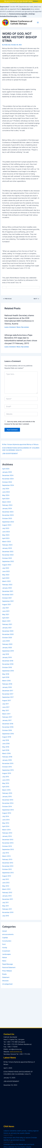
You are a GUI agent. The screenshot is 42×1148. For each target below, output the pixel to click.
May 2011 (5, 906)
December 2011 (7, 899)
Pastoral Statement (8, 967)
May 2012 (5, 886)
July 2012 (5, 879)
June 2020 (6, 641)
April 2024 (5, 499)
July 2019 (5, 654)
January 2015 (7, 796)
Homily (4, 948)
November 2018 (7, 664)
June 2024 (6, 492)
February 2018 (7, 684)
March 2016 (6, 753)
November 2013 (7, 843)
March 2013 (6, 856)
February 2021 (7, 624)
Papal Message (7, 964)
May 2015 (5, 783)
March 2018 (6, 681)
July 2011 (5, 902)
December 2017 (7, 691)
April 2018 (5, 677)
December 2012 (7, 863)
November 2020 (8, 634)
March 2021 (6, 621)
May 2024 (5, 495)
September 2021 (8, 601)
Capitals (5, 938)
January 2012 (7, 896)
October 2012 (7, 869)
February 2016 (7, 757)
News (18, 327)
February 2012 (7, 892)
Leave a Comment (10, 327)
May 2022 (5, 575)
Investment (6, 951)
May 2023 (5, 535)
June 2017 (5, 707)
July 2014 (5, 816)
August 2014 (6, 813)
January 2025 (7, 472)
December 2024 (7, 475)
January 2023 (7, 548)
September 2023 (8, 522)
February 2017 (7, 717)
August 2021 (6, 604)
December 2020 (7, 631)
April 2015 (5, 787)
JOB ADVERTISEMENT (10, 453)
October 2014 (7, 806)
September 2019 (8, 651)
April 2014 (5, 826)
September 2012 (8, 873)
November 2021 (7, 595)
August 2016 (6, 737)
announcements (8, 934)
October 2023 (7, 518)
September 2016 (8, 734)
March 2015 (6, 790)
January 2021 (7, 628)
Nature (4, 957)
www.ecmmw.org (16, 1052)
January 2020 (7, 647)
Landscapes (6, 954)
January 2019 (7, 657)
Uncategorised (7, 984)
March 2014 (6, 830)
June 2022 (6, 571)
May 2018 (5, 674)
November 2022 (8, 555)
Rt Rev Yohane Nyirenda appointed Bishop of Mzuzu (20, 444)
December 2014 (7, 800)
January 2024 (7, 508)
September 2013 (8, 849)
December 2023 (7, 512)
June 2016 (5, 743)
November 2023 (8, 515)
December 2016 (7, 724)
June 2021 (5, 611)
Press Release (7, 971)
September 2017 (8, 697)
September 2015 (8, 770)
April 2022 (5, 578)
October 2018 (7, 667)
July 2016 (5, 740)
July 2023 (5, 528)
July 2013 (5, 853)
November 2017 (7, 694)
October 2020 (7, 637)
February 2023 (7, 545)
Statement (5, 977)
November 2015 (7, 763)
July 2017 (5, 704)
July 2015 (5, 777)
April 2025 (5, 469)
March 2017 (6, 714)
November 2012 (7, 866)
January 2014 (7, 836)
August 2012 (6, 876)
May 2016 (5, 747)
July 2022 (5, 568)
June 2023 (6, 532)
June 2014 (5, 820)
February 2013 (7, 859)
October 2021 (7, 598)
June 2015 (5, 780)
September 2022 (8, 561)
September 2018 (8, 671)
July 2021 (5, 608)
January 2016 (7, 760)
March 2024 (6, 502)
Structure (5, 981)
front (4, 944)
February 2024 (7, 505)
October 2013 (7, 846)
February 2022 (7, 585)
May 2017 (5, 710)
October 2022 (7, 558)
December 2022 (7, 551)
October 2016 (7, 730)
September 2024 (8, 485)
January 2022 (7, 588)
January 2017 (7, 720)
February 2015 (7, 793)
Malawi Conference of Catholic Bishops (24, 2)
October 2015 (7, 767)
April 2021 (5, 618)
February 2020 (7, 644)
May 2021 (5, 614)
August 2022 (6, 565)
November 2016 (7, 727)
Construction (6, 941)
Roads (4, 974)
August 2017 (6, 700)
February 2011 (7, 909)
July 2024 (5, 489)
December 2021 (7, 591)
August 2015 (6, 773)
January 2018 (7, 687)
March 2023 (6, 541)
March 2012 (6, 889)
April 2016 (5, 750)
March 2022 (6, 581)
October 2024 (7, 482)
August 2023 (6, 525)
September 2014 (8, 810)
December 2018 (7, 661)
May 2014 (5, 823)
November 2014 (7, 803)
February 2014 (7, 833)
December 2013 (7, 840)
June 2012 (5, 883)
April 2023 (5, 538)
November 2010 (7, 912)
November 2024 (8, 479)
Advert (4, 931)
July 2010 (5, 916)
